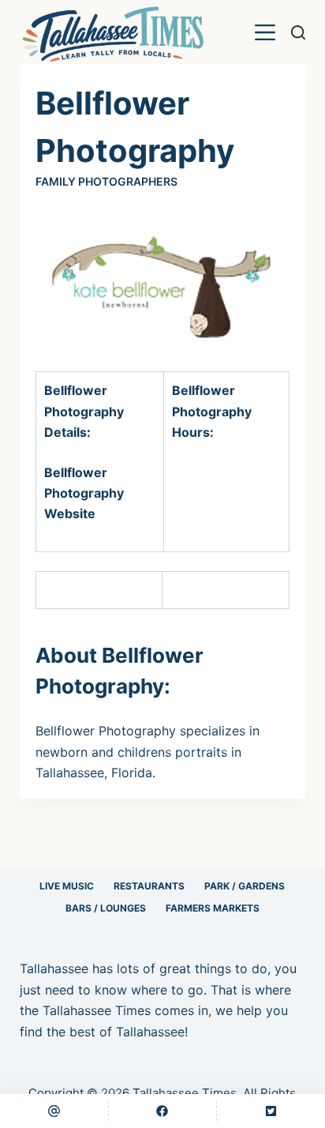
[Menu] (265, 32)
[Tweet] (270, 1111)
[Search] (298, 32)
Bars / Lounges (105, 908)
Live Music (66, 886)
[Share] (162, 1111)
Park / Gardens (244, 886)
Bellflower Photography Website (84, 493)
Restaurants (149, 886)
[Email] (54, 1111)
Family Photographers (106, 181)
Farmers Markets (213, 908)
